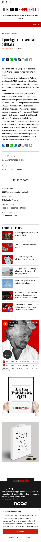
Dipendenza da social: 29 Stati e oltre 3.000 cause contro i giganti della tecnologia (27, 307)
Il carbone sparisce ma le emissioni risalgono (25, 281)
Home (4, 33)
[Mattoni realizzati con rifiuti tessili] (7, 247)
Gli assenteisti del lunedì (13, 160)
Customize (10, 537)
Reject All (29, 537)
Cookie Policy (33, 526)
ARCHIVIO (10, 33)
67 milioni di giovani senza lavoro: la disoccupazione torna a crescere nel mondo (26, 295)
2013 (15, 33)
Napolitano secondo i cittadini (14, 208)
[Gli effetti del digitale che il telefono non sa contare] (7, 259)
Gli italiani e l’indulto (10, 200)
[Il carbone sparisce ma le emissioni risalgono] (7, 283)
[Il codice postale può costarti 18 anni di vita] (7, 236)
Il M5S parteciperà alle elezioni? (15, 192)
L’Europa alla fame (9, 216)
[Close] (39, 509)
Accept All (20, 531)
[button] (4, 2)
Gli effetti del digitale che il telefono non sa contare (26, 257)
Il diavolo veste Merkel (12, 170)
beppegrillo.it (6, 48)
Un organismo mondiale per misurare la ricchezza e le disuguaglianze (26, 271)
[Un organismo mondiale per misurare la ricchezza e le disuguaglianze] (7, 271)
